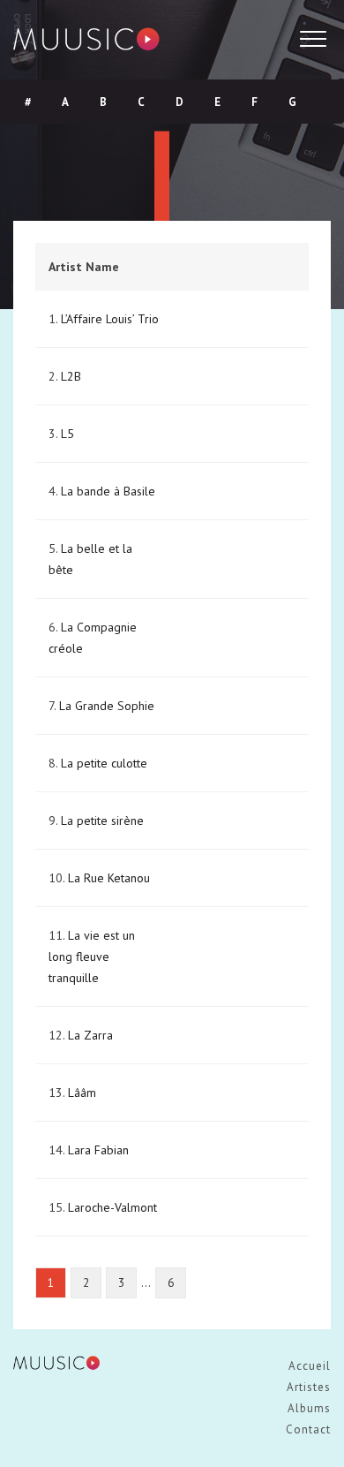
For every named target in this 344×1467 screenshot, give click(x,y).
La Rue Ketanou (109, 878)
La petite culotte (104, 763)
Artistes (309, 1387)
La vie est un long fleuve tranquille (92, 956)
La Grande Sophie (106, 706)
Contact (308, 1429)
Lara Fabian (98, 1150)
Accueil (309, 1365)
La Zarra (90, 1035)
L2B (71, 376)
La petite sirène (102, 820)
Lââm (82, 1092)
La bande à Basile (108, 491)
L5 (67, 434)
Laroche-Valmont (112, 1207)
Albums (309, 1408)
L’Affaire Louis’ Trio (110, 319)
